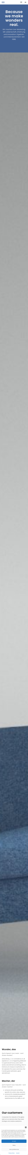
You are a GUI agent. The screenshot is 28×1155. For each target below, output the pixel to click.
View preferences (14, 1149)
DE (25, 2)
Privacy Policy (12, 1153)
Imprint (17, 1153)
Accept (14, 1141)
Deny (14, 1145)
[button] (26, 1127)
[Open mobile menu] (21, 2)
